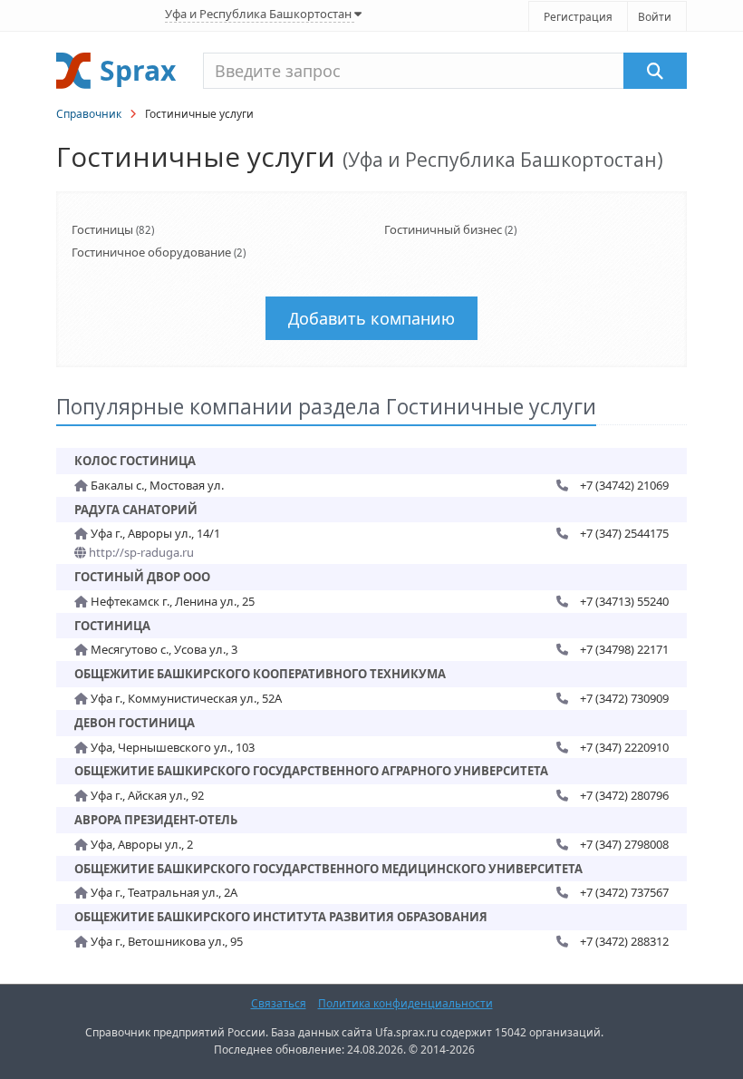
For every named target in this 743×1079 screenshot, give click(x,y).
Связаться (278, 1003)
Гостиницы (102, 229)
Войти (654, 16)
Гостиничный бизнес (443, 229)
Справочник (88, 114)
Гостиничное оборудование (151, 252)
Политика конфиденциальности (405, 1003)
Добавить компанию (371, 318)
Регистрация (578, 16)
